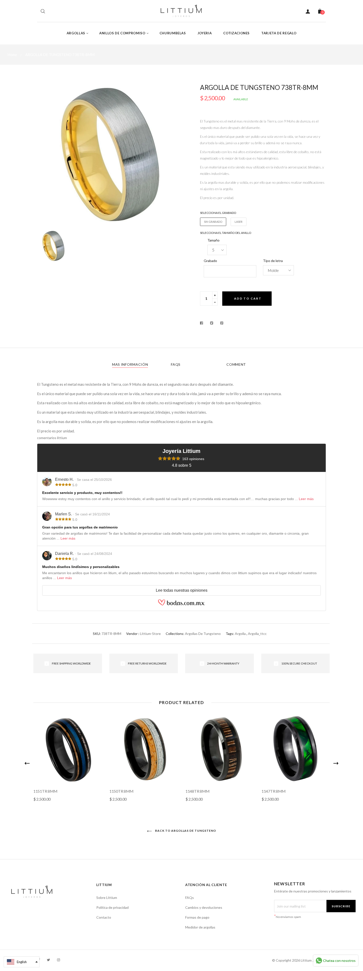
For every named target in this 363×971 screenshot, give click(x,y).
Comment (236, 364)
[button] (22, 961)
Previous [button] (27, 763)
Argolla (240, 633)
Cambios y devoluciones (203, 907)
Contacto (103, 917)
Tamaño (213, 240)
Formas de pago (197, 917)
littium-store (150, 633)
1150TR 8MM (121, 791)
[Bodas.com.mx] (181, 604)
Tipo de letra (273, 261)
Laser (238, 221)
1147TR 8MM (274, 791)
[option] (107, 154)
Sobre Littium (106, 897)
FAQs (176, 364)
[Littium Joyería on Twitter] (48, 960)
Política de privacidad (112, 907)
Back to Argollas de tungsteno (185, 830)
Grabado (210, 261)
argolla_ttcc (257, 633)
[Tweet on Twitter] (212, 323)
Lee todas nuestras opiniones (181, 590)
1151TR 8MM (45, 791)
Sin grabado (213, 221)
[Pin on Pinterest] (222, 323)
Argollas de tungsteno (203, 633)
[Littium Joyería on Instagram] (58, 960)
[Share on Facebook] (203, 323)
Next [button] (336, 763)
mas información (130, 364)
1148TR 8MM (197, 791)
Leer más (306, 499)
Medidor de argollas (200, 927)
